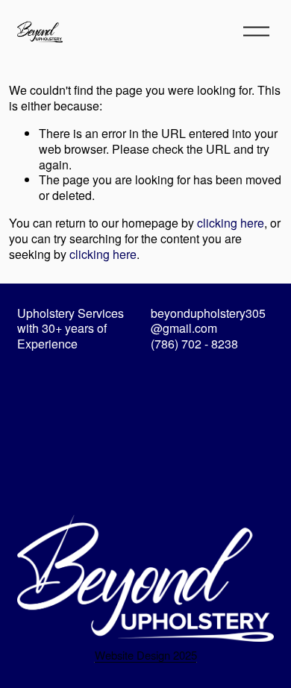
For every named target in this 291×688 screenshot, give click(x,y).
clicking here (230, 222)
